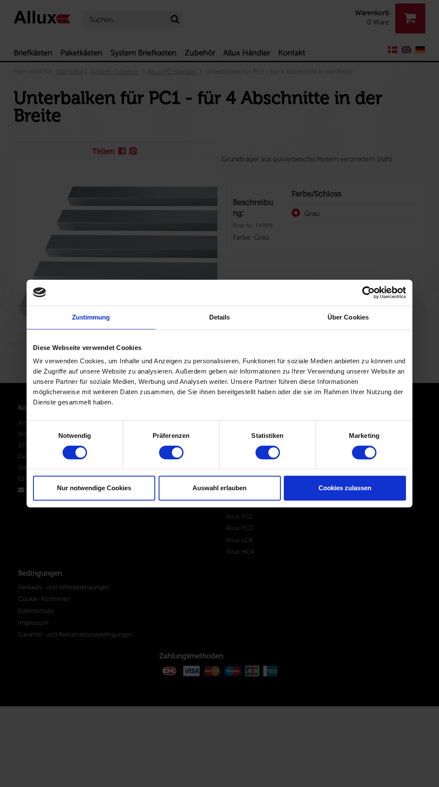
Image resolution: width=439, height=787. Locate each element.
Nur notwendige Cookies (94, 487)
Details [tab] (219, 317)
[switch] (171, 452)
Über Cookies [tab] (348, 317)
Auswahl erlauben (219, 487)
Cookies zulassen (345, 487)
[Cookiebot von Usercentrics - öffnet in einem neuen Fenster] (368, 292)
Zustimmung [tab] (91, 317)
